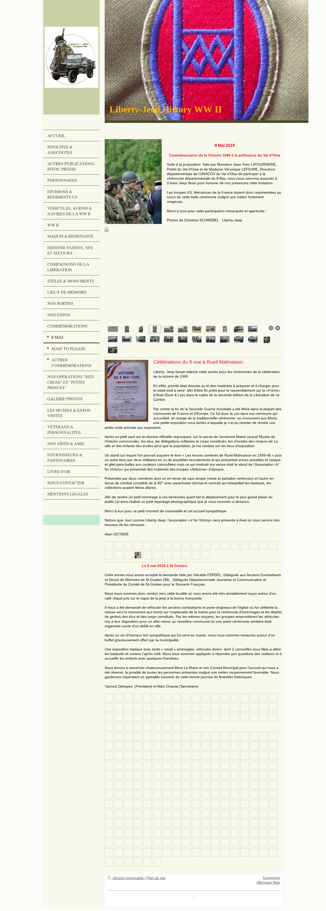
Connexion (271, 878)
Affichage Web (268, 883)
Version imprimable (128, 878)
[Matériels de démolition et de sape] (138, 555)
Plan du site (156, 878)
